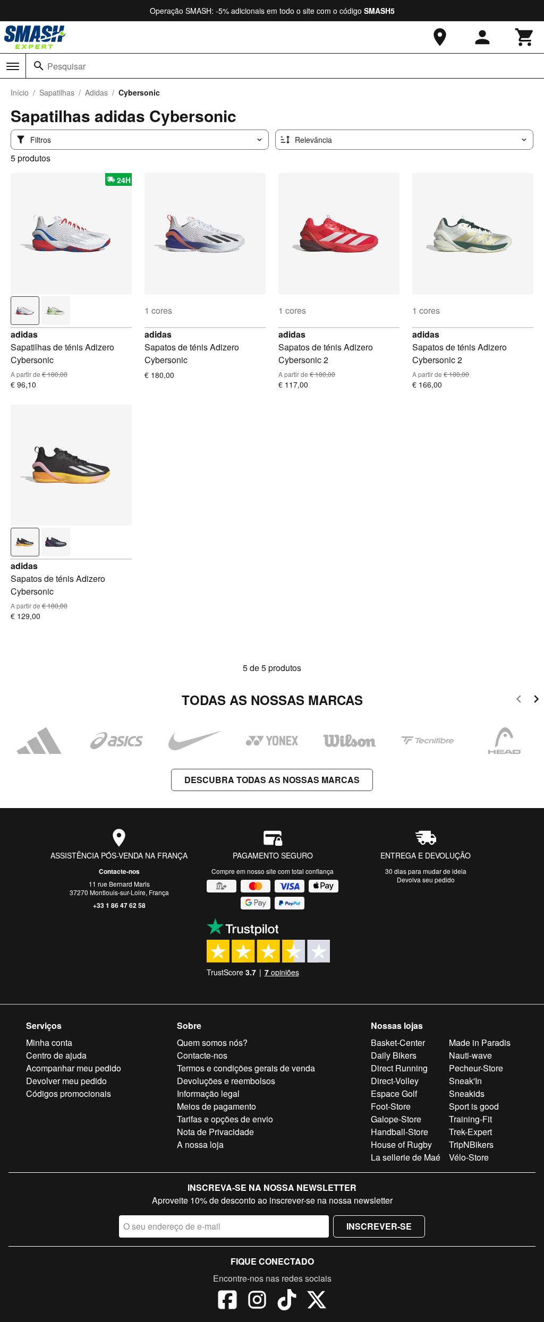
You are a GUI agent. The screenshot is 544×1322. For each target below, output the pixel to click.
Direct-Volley (395, 1081)
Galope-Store (396, 1119)
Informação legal (208, 1093)
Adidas (96, 92)
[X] (316, 1301)
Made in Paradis (480, 1042)
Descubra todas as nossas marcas (272, 780)
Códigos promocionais (68, 1093)
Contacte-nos (119, 871)
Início (20, 92)
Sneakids (466, 1093)
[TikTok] (287, 1301)
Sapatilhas (56, 92)
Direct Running (399, 1068)
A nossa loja (200, 1144)
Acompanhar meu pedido (73, 1068)
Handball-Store (399, 1132)
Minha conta (49, 1042)
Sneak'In (465, 1081)
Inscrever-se (379, 1226)
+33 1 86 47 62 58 (119, 905)
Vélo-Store (469, 1157)
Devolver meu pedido (66, 1081)
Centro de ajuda (56, 1055)
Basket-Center (398, 1042)
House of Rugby (401, 1144)
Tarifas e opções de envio (225, 1119)
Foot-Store (391, 1106)
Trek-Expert (470, 1132)
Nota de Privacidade (215, 1132)
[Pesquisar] (38, 66)
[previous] (518, 700)
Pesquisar (66, 66)
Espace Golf (394, 1093)
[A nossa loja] (439, 37)
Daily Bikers (393, 1055)
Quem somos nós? (212, 1042)
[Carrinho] (525, 37)
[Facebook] (227, 1301)
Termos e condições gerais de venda (246, 1068)
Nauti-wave (470, 1055)
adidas (24, 334)
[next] (536, 700)
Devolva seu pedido (426, 879)
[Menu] (13, 66)
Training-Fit (470, 1119)
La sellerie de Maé (405, 1157)
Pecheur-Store (476, 1068)
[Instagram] (257, 1301)
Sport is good (474, 1106)
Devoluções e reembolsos (226, 1081)
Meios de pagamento (216, 1106)
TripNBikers (471, 1144)
